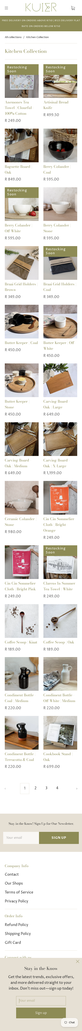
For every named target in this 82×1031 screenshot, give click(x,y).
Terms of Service (19, 892)
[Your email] (21, 838)
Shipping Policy (18, 933)
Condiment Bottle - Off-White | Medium (59, 697)
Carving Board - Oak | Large (56, 404)
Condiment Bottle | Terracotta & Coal (20, 756)
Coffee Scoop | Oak (58, 642)
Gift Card (13, 942)
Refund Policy (16, 924)
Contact (12, 874)
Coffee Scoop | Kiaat (21, 642)
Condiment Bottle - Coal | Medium (20, 697)
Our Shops (14, 883)
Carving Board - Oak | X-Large (56, 463)
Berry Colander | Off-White (18, 228)
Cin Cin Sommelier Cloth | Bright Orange (58, 524)
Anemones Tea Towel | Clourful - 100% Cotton (19, 107)
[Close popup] (77, 962)
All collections (13, 37)
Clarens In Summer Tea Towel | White (59, 586)
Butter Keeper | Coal (21, 342)
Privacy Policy (16, 901)
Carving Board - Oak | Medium (18, 463)
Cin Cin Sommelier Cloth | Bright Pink (20, 586)
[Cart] (72, 8)
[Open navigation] (9, 8)
